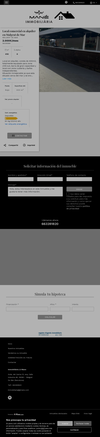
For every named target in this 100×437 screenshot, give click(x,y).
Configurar (74, 430)
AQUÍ (43, 428)
